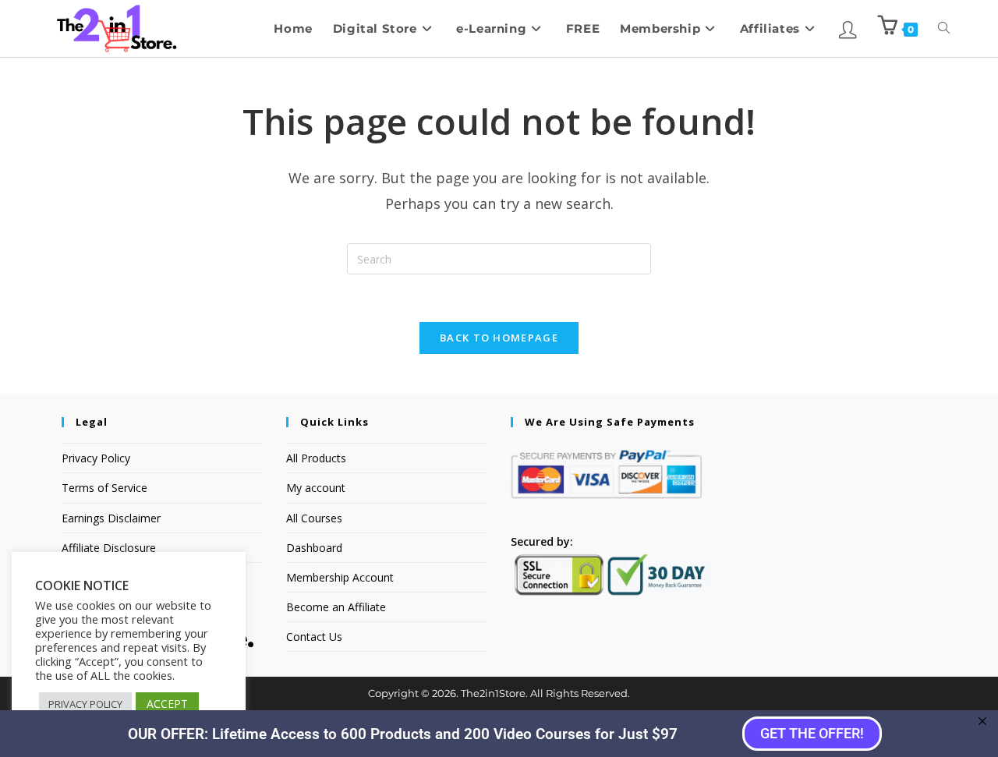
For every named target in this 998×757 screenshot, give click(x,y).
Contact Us (314, 636)
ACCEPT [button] (167, 703)
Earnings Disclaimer (111, 518)
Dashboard (314, 547)
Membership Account (340, 577)
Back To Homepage (499, 338)
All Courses (314, 518)
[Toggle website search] (944, 28)
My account (315, 487)
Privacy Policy (96, 458)
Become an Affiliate (336, 607)
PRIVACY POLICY (85, 704)
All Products (316, 458)
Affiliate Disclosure (109, 547)
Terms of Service (104, 487)
